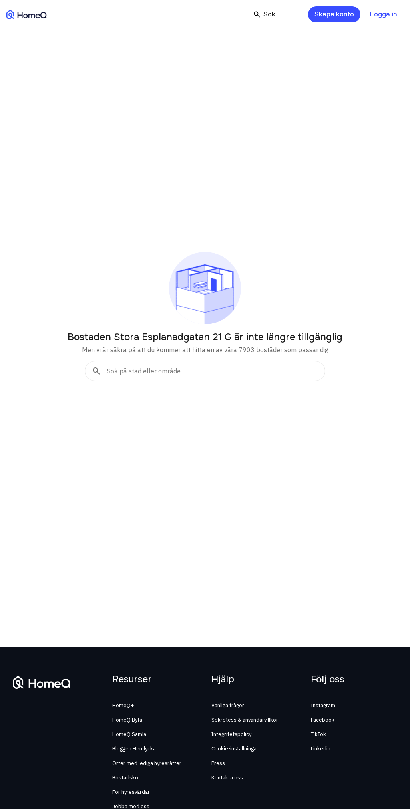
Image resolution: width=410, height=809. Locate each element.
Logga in (383, 14)
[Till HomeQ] (26, 14)
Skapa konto (334, 14)
